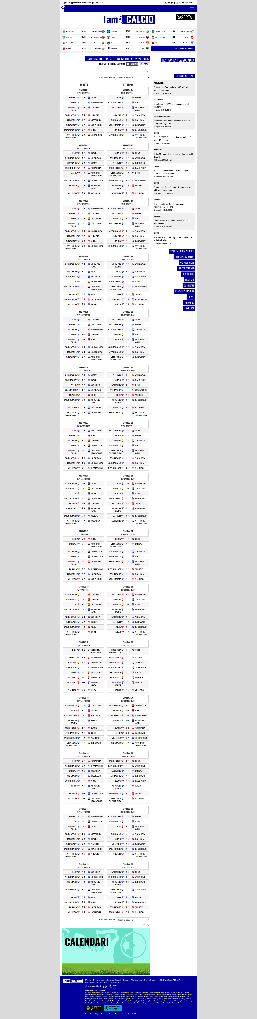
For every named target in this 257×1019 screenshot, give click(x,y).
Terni (104, 1003)
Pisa (86, 1001)
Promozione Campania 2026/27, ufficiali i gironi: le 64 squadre (171, 88)
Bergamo (153, 992)
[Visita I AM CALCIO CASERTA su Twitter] (180, 2)
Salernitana (141, 37)
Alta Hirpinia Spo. (160, 31)
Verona (159, 1003)
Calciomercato (90, 994)
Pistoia (91, 1001)
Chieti (135, 994)
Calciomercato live (184, 257)
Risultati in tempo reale (182, 251)
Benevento (145, 992)
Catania (122, 994)
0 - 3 (83, 213)
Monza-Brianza (119, 999)
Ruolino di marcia (107, 77)
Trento (119, 1003)
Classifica (112, 64)
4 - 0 (83, 503)
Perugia (170, 999)
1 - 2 (83, 294)
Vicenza (174, 1003)
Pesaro (175, 999)
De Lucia (93, 130)
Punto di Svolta (140, 31)
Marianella (114, 31)
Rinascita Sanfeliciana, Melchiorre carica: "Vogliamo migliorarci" (172, 122)
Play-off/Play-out (184, 291)
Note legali (104, 1014)
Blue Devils (73, 97)
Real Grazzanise (71, 125)
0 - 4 (83, 468)
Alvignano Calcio (96, 135)
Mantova (182, 996)
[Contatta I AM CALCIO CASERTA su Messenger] (172, 2)
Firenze (184, 994)
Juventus (114, 48)
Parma (143, 48)
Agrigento (88, 992)
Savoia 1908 (70, 43)
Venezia (148, 1003)
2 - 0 (83, 135)
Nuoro (137, 999)
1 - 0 (83, 168)
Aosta (108, 992)
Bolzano (169, 992)
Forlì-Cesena (89, 996)
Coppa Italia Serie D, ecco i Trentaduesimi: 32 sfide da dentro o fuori (173, 188)
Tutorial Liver (89, 1014)
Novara (131, 999)
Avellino (126, 992)
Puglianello (95, 115)
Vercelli (154, 1003)
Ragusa (114, 1001)
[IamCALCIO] (73, 981)
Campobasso (109, 994)
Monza (68, 48)
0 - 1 (83, 153)
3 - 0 (83, 218)
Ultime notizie (187, 262)
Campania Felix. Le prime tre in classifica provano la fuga (172, 222)
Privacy (111, 1014)
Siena (183, 1001)
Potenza (104, 1001)
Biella (158, 992)
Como (140, 994)
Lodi (165, 996)
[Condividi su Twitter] (148, 72)
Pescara (181, 999)
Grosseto (117, 996)
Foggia (113, 37)
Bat (134, 992)
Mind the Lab (89, 982)
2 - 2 (83, 231)
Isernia (128, 996)
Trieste (130, 1003)
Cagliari (186, 992)
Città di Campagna (95, 37)
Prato (110, 1001)
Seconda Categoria (162, 116)
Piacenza (188, 999)
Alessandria (96, 992)
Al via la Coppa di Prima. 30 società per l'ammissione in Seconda (171, 172)
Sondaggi (189, 308)
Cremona (152, 994)
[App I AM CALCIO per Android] (183, 2)
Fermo (173, 994)
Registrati (98, 2)
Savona (177, 1001)
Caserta (116, 994)
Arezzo (113, 992)
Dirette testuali (186, 268)
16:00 (84, 31)
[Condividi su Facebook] (144, 72)
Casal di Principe (96, 125)
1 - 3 (83, 173)
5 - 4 (127, 849)
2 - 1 (83, 120)
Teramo (99, 1003)
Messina (99, 999)
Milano (105, 999)
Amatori (157, 199)
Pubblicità (123, 1014)
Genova (104, 996)
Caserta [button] (185, 17)
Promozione (159, 83)
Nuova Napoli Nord (97, 102)
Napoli (126, 999)
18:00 (128, 37)
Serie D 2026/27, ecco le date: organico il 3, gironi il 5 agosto (172, 138)
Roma (156, 1001)
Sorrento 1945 (160, 37)
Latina (146, 996)
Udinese (98, 48)
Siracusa (188, 1001)
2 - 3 (83, 347)
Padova (148, 999)
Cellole (93, 97)
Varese (139, 1003)
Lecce (151, 996)
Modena (110, 999)
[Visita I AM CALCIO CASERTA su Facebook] (174, 2)
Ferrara (179, 994)
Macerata (176, 996)
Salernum (69, 37)
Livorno (161, 996)
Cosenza (146, 994)
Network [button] (189, 2)
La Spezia (140, 996)
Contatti (130, 1014)
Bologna (163, 992)
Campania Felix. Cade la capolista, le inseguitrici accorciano (170, 205)
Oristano (142, 999)
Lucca (170, 996)
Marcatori (121, 64)
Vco (144, 1003)
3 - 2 (83, 352)
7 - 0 (83, 185)
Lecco (156, 996)
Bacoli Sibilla (70, 31)
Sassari (172, 1001)
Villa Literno (95, 107)
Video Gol (189, 302)
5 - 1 (127, 213)
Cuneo (164, 994)
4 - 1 (83, 236)
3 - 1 (83, 276)
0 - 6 (83, 97)
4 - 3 (83, 743)
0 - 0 (83, 107)
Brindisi (180, 992)
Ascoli (118, 992)
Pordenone (97, 1001)
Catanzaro (129, 994)
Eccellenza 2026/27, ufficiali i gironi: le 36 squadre (171, 105)
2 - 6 (127, 294)
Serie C (156, 233)
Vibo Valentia (167, 1003)
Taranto (93, 1003)
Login (68, 2)
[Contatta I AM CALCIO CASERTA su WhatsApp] (166, 2)
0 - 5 (127, 793)
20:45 (128, 48)
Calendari (189, 285)
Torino (143, 43)
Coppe (156, 166)
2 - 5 (127, 877)
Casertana (97, 43)
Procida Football (71, 115)
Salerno (166, 1001)
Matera (93, 999)
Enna (169, 994)
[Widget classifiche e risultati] (113, 1008)
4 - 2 (127, 826)
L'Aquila (133, 996)
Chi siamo (137, 1014)
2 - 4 (83, 705)
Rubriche (158, 149)
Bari (131, 992)
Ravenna (121, 1001)
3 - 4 (83, 180)
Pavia (165, 999)
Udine (135, 1003)
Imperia (122, 996)
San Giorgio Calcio (70, 130)
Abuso (117, 1014)
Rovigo (160, 1001)
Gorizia (110, 996)
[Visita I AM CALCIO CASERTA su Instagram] (177, 2)
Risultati (102, 64)
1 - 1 (83, 102)
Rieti (146, 1001)
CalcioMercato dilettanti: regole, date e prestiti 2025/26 (173, 155)
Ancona (103, 992)
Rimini (151, 1001)
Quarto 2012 (96, 31)
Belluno (138, 992)
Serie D (156, 133)
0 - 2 (83, 115)
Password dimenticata (82, 2)
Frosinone (186, 43)
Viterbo (180, 1003)
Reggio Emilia (140, 1001)
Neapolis (74, 102)
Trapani (113, 1003)
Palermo (154, 999)
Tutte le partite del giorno (183, 48)
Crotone (187, 37)
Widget (97, 1014)
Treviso (124, 1003)
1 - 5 (83, 458)
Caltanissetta (99, 994)
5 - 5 (127, 902)
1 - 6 (127, 241)
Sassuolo (114, 43)
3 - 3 (83, 329)
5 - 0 (127, 672)
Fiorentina (158, 43)
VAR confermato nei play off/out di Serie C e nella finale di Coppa (173, 238)
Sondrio (87, 1003)
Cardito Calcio (96, 120)
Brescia (175, 992)
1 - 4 (127, 561)
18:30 (128, 42)
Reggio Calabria (130, 1001)
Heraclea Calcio (184, 31)
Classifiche (188, 274)
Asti (122, 992)
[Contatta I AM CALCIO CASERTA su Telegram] (169, 2)
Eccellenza (158, 99)
